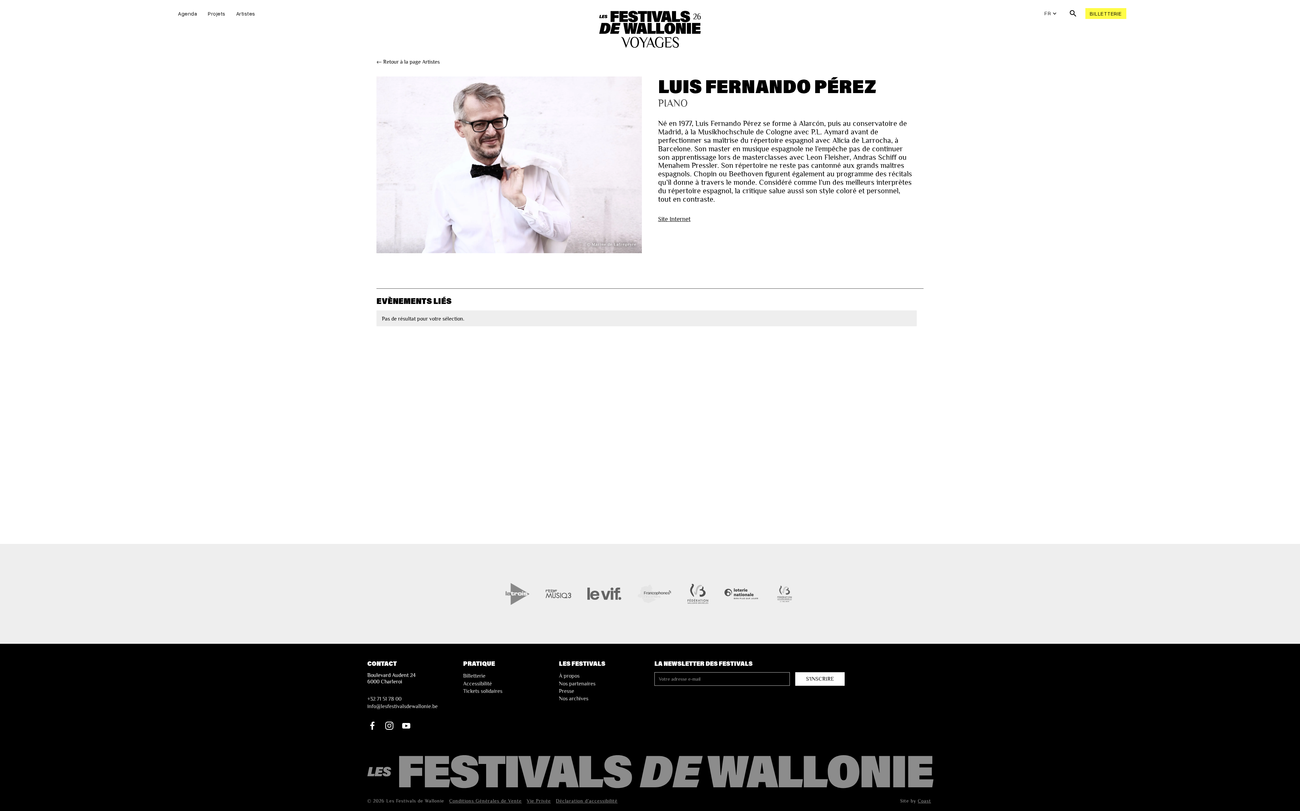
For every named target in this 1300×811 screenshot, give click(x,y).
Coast (924, 801)
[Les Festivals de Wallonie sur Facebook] (372, 726)
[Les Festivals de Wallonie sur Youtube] (406, 726)
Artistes (245, 13)
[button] (1050, 13)
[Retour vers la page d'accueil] (651, 772)
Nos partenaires (577, 684)
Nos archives (573, 699)
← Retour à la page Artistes (408, 62)
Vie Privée (539, 801)
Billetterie (1106, 13)
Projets (216, 13)
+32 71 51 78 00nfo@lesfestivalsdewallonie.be (402, 702)
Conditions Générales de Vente (485, 801)
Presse (566, 691)
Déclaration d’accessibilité (587, 801)
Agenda (187, 13)
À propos (569, 676)
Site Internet (674, 219)
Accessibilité (477, 684)
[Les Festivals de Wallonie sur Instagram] (389, 726)
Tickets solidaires (482, 691)
